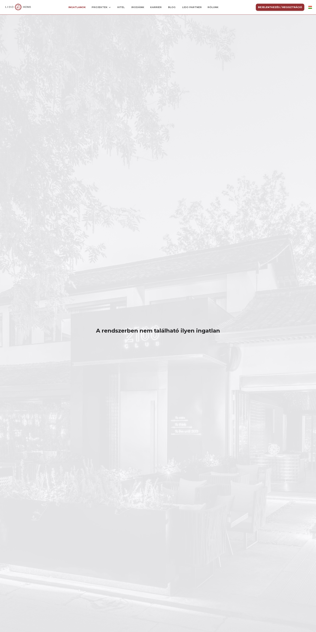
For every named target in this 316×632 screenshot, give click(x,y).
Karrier (156, 7)
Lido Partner (192, 7)
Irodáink (137, 7)
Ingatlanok (77, 7)
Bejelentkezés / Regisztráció (280, 7)
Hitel (121, 7)
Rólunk (213, 7)
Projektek (100, 7)
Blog (172, 7)
